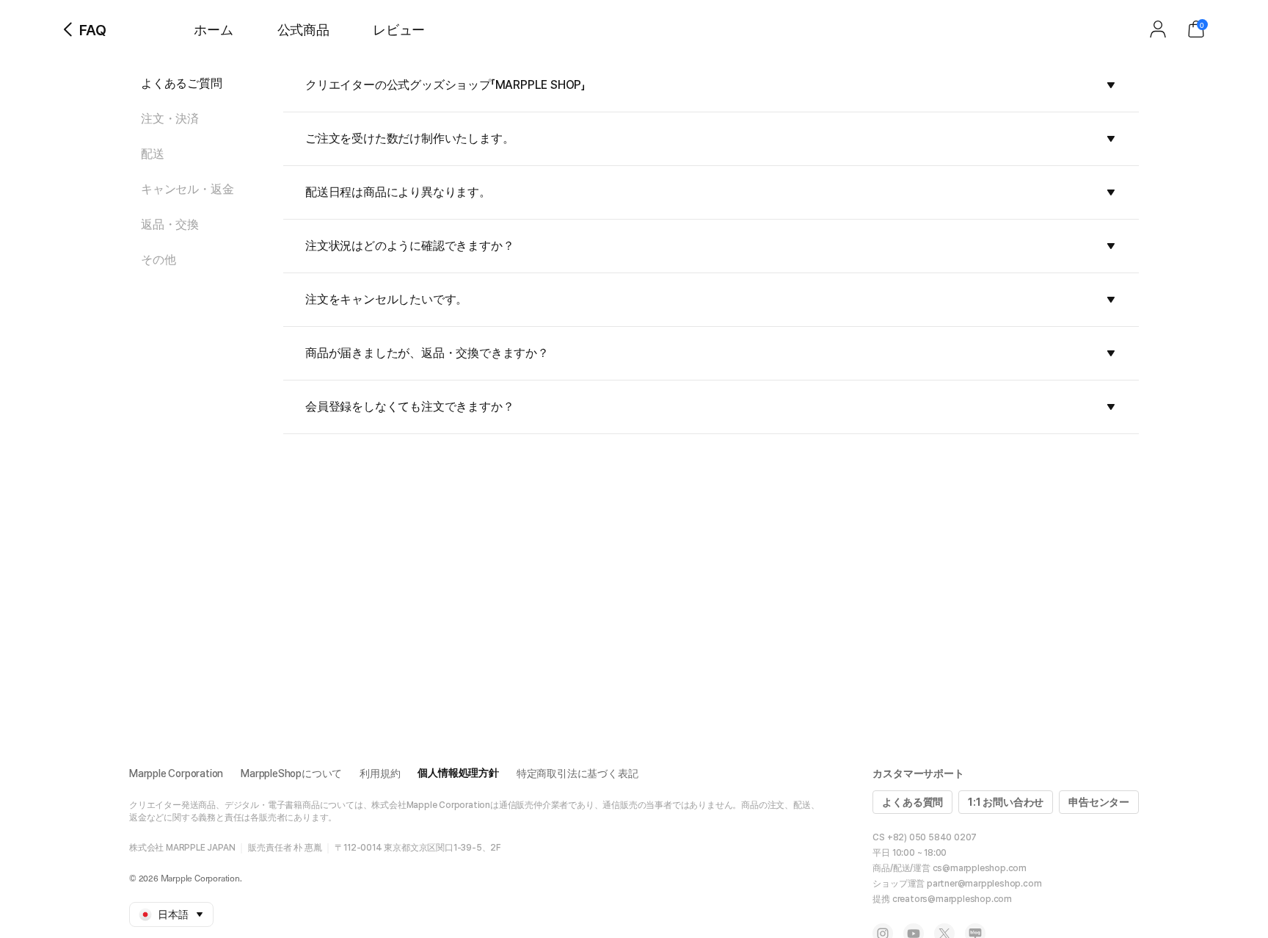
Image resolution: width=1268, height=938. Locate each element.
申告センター (1098, 802)
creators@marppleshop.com (952, 899)
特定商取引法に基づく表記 (577, 773)
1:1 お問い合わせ (1005, 802)
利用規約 (380, 773)
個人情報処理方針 (458, 773)
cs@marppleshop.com (980, 868)
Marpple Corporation (176, 773)
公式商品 (303, 29)
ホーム (213, 29)
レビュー (399, 29)
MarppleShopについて (291, 773)
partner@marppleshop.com (984, 884)
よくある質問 (912, 802)
